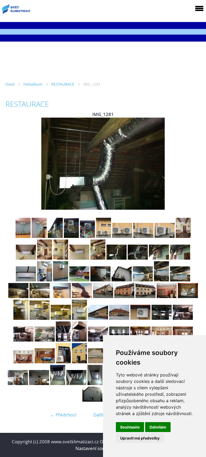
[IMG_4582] (55, 236)
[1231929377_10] (79, 340)
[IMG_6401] (183, 236)
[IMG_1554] (57, 383)
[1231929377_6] (183, 318)
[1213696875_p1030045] (79, 318)
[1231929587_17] (23, 361)
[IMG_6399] (143, 236)
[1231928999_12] (40, 296)
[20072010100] (26, 280)
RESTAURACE (62, 84)
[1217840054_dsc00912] (98, 361)
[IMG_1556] (94, 383)
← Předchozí (63, 415)
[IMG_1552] (18, 383)
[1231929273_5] (162, 318)
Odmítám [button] (157, 427)
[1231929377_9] (63, 340)
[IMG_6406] (97, 258)
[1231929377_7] (23, 340)
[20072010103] (79, 280)
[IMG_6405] (79, 258)
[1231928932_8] (143, 280)
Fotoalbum (32, 84)
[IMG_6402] (26, 258)
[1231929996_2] (124, 296)
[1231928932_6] (100, 280)
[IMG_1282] (138, 258)
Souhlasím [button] (130, 427)
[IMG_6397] (103, 236)
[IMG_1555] (76, 383)
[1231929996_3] (145, 296)
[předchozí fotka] (14, 164)
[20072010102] (60, 280)
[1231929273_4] (140, 318)
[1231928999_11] (18, 296)
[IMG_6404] (60, 258)
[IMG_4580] (23, 236)
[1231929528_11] (98, 340)
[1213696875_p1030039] (61, 318)
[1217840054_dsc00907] (79, 361)
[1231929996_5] (188, 296)
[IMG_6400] (164, 236)
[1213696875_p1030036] (40, 318)
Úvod (9, 84)
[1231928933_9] (161, 280)
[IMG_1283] (159, 258)
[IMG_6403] (44, 258)
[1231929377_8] (45, 340)
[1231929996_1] (103, 296)
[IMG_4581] (39, 236)
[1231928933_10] (180, 280)
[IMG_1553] (39, 383)
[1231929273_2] (98, 318)
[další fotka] (192, 164)
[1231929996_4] (167, 296)
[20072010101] (44, 280)
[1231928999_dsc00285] (82, 296)
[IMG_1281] (116, 258)
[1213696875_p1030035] (20, 318)
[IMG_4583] (71, 236)
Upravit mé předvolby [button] (140, 438)
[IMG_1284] (180, 258)
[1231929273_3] (119, 318)
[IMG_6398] (122, 236)
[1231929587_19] (45, 361)
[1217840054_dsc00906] (63, 361)
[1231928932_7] (122, 280)
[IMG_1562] (92, 400)
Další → (101, 415)
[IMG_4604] (87, 236)
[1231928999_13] (61, 296)
